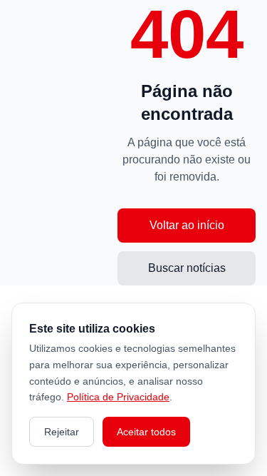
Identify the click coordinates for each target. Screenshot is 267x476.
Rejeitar (61, 431)
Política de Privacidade (118, 396)
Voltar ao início (187, 225)
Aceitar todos (146, 431)
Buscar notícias (187, 268)
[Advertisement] (64, 143)
